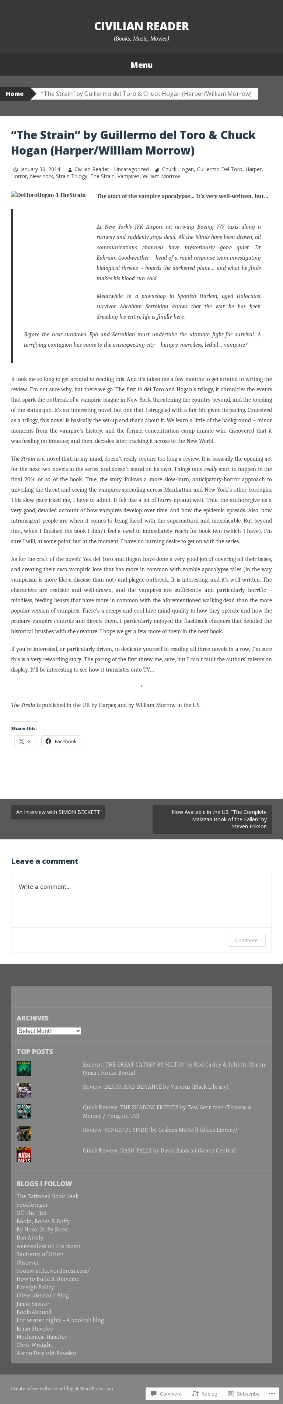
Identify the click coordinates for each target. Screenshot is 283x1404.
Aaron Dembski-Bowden (46, 1353)
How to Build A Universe (48, 1279)
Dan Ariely (30, 1237)
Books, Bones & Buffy (43, 1221)
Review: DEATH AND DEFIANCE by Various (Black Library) (155, 1087)
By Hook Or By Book (42, 1229)
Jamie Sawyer (33, 1304)
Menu (141, 65)
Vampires (129, 176)
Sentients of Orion (40, 1254)
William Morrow (161, 176)
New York (41, 176)
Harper (253, 169)
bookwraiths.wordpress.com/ (53, 1271)
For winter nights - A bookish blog (60, 1320)
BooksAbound (34, 1312)
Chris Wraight (34, 1345)
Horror (19, 176)
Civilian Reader (141, 26)
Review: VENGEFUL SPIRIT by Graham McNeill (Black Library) (160, 1130)
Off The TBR (32, 1213)
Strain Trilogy (71, 176)
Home (15, 94)
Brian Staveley (35, 1328)
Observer (28, 1262)
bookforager (32, 1205)
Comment (246, 940)
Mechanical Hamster (42, 1337)
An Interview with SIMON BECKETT (58, 811)
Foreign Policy (35, 1287)
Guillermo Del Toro (219, 169)
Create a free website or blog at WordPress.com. (62, 1389)
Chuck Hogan (177, 169)
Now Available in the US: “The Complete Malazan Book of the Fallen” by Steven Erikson (219, 819)
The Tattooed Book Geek (47, 1196)
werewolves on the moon (48, 1246)
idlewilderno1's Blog (43, 1295)
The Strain (102, 176)
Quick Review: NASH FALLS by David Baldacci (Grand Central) (160, 1150)
